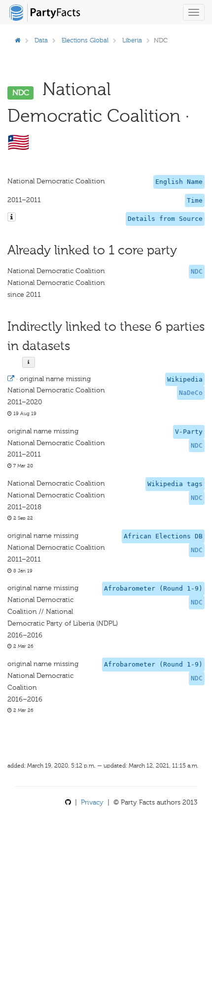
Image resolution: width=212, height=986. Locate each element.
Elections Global (85, 40)
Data (41, 40)
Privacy (92, 802)
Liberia (132, 40)
